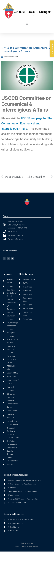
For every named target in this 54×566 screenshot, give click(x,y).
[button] (27, 24)
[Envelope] (12, 258)
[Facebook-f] (4, 258)
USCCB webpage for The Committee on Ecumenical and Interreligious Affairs (26, 123)
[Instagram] (8, 258)
